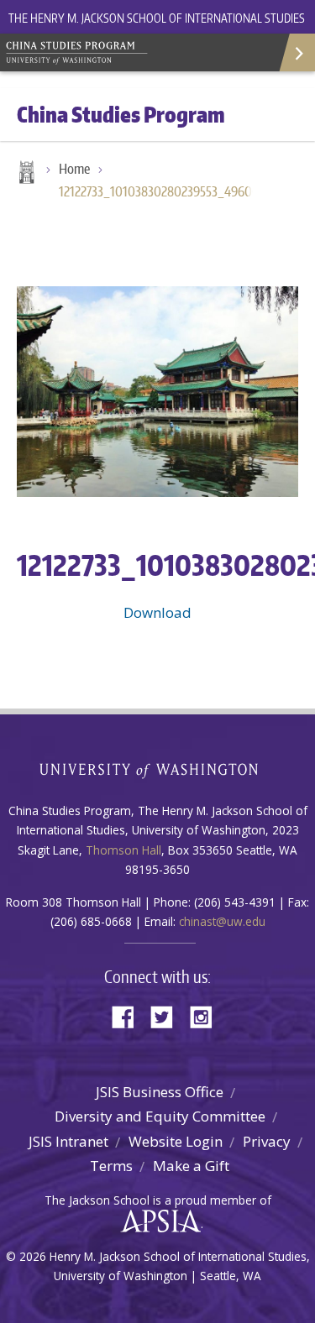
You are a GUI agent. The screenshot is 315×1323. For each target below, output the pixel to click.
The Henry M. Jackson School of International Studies (156, 18)
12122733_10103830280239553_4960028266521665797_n (164, 191)
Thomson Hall (123, 850)
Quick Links (296, 52)
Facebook (129, 1015)
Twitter (168, 1015)
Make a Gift (191, 1165)
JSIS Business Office (159, 1091)
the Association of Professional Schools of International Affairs (157, 1221)
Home (25, 174)
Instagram (206, 1015)
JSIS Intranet (68, 1141)
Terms (111, 1165)
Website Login (176, 1141)
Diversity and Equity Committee (160, 1116)
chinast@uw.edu (222, 921)
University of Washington (157, 768)
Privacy (267, 1141)
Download (157, 612)
